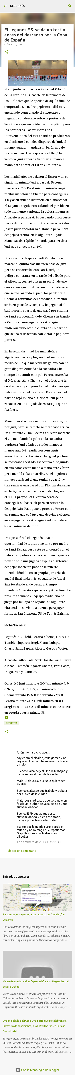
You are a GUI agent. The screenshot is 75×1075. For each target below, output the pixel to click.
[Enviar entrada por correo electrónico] (6, 719)
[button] (6, 52)
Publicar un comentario (21, 850)
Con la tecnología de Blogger (39, 1070)
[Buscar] (70, 5)
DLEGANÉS (17, 5)
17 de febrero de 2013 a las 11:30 (38, 842)
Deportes (11, 723)
